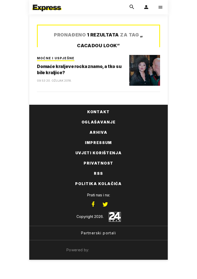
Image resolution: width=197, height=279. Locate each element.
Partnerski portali (98, 233)
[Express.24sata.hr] (47, 3)
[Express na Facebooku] (93, 204)
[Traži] (132, 7)
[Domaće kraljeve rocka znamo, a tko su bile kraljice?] (144, 70)
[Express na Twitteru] (105, 204)
